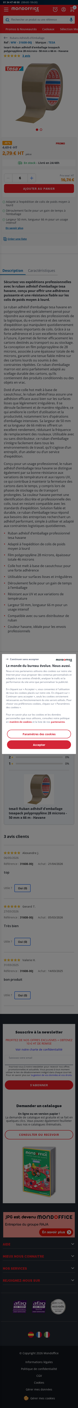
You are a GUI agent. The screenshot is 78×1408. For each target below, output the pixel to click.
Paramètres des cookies (39, 734)
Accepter (39, 745)
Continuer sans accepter (24, 659)
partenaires (58, 722)
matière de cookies (20, 722)
